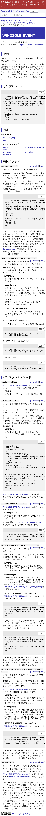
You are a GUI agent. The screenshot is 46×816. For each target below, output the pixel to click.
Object (22, 44)
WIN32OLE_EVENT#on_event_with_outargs (23, 587)
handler (6, 147)
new (4, 140)
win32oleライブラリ (27, 23)
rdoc (42, 166)
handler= (7, 150)
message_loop (9, 138)
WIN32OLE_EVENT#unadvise (17, 596)
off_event (7, 152)
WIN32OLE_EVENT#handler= (15, 385)
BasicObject (40, 44)
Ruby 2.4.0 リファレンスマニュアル (15, 11)
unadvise (29, 152)
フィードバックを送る (21, 814)
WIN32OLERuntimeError (19, 776)
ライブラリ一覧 (9, 23)
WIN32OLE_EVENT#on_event (16, 494)
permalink (34, 166)
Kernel (29, 44)
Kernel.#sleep (9, 249)
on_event (7, 154)
